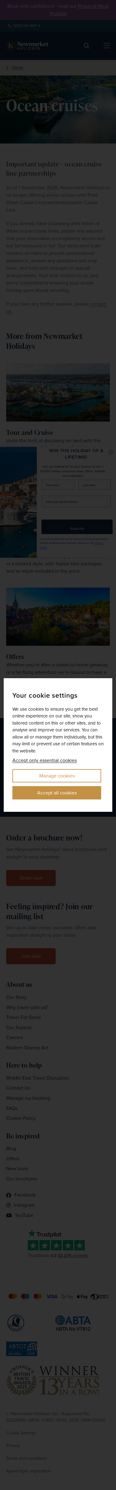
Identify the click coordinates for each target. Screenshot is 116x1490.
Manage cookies (57, 775)
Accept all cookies (57, 792)
